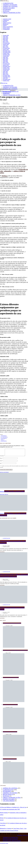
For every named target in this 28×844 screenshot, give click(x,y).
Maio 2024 (5, 60)
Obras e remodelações (11, 12)
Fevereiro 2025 (6, 48)
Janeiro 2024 (6, 65)
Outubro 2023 (6, 67)
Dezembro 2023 (6, 66)
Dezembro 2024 (6, 50)
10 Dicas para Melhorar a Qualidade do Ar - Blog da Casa (13, 807)
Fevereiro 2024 (6, 63)
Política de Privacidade (12, 840)
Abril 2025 (5, 45)
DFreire (2, 818)
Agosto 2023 (6, 70)
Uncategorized (6, 29)
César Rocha (3, 823)
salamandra (7, 171)
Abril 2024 (5, 61)
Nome (1, 458)
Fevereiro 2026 (6, 43)
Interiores (7, 9)
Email (1, 460)
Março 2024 (5, 62)
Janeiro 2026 (6, 44)
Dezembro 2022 (6, 76)
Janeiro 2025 (6, 49)
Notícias (5, 25)
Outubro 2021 (6, 80)
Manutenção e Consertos (5, 828)
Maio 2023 (5, 72)
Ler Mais (2, 551)
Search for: (2, 88)
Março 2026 (5, 41)
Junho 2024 (5, 58)
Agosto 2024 (6, 56)
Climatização (8, 3)
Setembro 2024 (6, 54)
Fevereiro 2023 (6, 75)
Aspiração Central (10, 6)
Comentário (2, 455)
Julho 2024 (5, 57)
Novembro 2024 (6, 52)
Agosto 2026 (6, 35)
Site (0, 463)
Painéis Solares (9, 8)
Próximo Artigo (4, 494)
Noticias (6, 11)
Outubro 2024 (6, 53)
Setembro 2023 (6, 69)
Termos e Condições (10, 837)
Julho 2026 (5, 36)
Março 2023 (5, 74)
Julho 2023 (5, 71)
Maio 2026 (5, 39)
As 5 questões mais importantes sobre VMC (10, 809)
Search (13, 90)
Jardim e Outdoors (10, 5)
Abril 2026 (5, 40)
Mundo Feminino (4, 812)
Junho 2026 (5, 38)
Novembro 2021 (6, 79)
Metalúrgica (5, 24)
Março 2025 (5, 47)
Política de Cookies (10, 839)
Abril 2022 (5, 78)
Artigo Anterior (4, 472)
